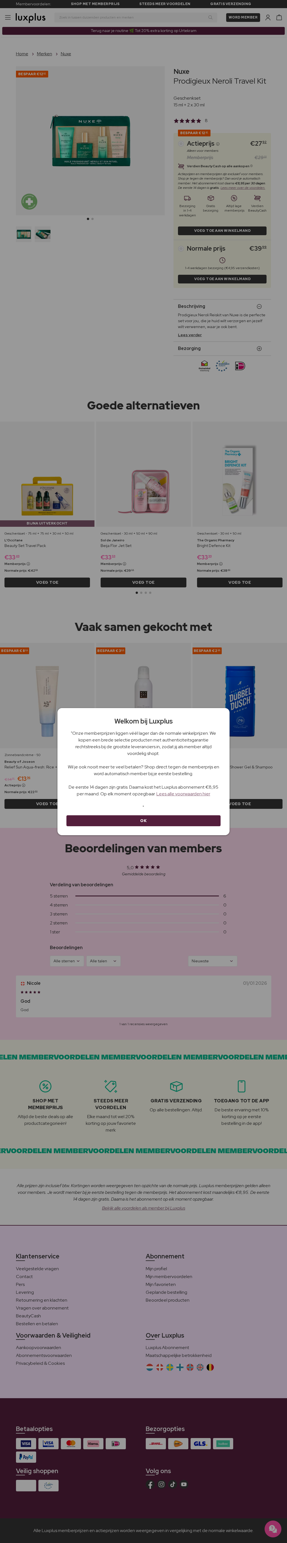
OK (143, 820)
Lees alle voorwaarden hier (183, 794)
